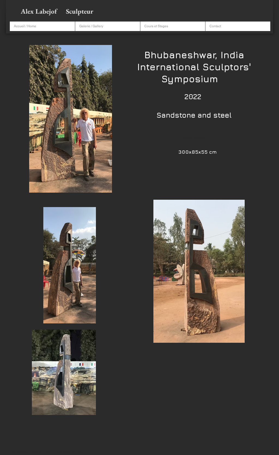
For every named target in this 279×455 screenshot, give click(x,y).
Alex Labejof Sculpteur (58, 11)
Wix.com (77, 452)
